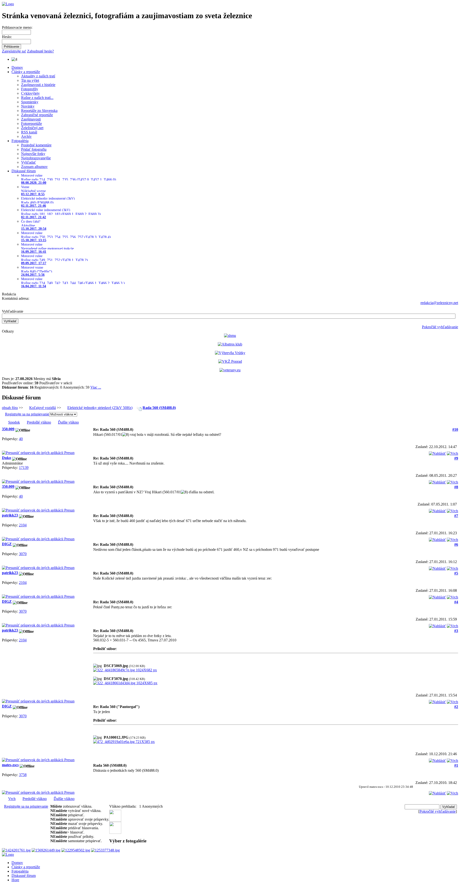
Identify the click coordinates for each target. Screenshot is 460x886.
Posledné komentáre (36, 145)
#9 (456, 458)
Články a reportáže (26, 72)
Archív (26, 136)
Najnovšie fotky (33, 154)
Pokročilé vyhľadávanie (440, 327)
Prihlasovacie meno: (17, 27)
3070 (23, 554)
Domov (17, 67)
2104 (23, 525)
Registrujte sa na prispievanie (27, 414)
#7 (456, 516)
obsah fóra (10, 408)
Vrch (12, 799)
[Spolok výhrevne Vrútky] (230, 353)
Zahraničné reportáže (37, 115)
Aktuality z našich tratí (38, 76)
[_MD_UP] (452, 452)
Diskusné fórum (24, 171)
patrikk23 (10, 515)
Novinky (27, 106)
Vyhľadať (28, 162)
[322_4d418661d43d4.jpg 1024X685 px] (125, 683)
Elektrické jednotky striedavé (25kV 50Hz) (99, 408)
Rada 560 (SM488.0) (159, 408)
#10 (455, 429)
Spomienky (29, 102)
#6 (456, 544)
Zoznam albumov (34, 167)
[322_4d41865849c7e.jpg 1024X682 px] (125, 670)
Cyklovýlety (30, 93)
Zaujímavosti (31, 119)
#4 (456, 602)
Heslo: (7, 37)
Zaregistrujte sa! (14, 51)
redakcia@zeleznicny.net (439, 303)
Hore (15, 880)
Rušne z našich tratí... (37, 98)
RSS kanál (29, 132)
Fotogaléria (20, 141)
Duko (6, 458)
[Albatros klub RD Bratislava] (230, 344)
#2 (456, 707)
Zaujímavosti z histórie (38, 85)
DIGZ (7, 544)
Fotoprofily (29, 89)
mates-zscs (10, 765)
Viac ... (95, 387)
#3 (456, 631)
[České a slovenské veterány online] (230, 370)
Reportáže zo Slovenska (39, 111)
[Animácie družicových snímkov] (230, 336)
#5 (456, 573)
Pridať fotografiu (33, 149)
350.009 (8, 429)
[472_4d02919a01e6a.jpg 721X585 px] (124, 742)
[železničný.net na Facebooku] (115, 820)
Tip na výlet (30, 80)
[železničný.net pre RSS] (115, 832)
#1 (456, 765)
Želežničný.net (32, 128)
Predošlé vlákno (39, 422)
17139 (24, 468)
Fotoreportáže (31, 123)
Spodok (14, 422)
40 (21, 439)
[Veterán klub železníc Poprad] (230, 361)
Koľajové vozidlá (42, 408)
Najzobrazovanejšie (36, 158)
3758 (23, 775)
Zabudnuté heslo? (40, 51)
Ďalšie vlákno (68, 422)
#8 (456, 487)
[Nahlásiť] (437, 452)
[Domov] (8, 4)
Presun (69, 453)
